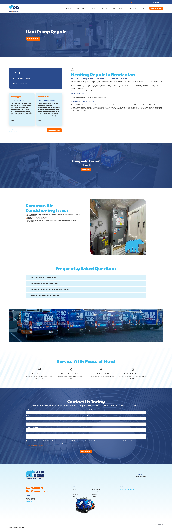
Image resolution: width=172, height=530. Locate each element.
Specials (144, 2)
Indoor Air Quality (117, 8)
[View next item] (16, 130)
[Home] (14, 8)
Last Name (89, 409)
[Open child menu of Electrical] (147, 8)
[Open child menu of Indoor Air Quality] (122, 8)
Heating (103, 8)
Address (28, 421)
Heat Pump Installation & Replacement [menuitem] (23, 78)
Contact (150, 2)
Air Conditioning (96, 489)
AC (92, 8)
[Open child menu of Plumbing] (135, 8)
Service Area (125, 2)
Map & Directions (30, 501)
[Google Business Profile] (120, 489)
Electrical (144, 8)
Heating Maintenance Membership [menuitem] (22, 83)
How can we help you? (31, 433)
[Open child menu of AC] (94, 8)
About (67, 8)
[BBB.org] (125, 489)
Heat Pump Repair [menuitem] (17, 81)
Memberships (80, 8)
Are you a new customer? (32, 427)
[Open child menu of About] (70, 8)
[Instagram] (131, 489)
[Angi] (134, 489)
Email (87, 415)
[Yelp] (123, 489)
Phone (27, 415)
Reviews (139, 2)
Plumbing (132, 8)
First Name (28, 409)
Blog (131, 2)
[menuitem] (10, 527)
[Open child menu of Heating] (106, 8)
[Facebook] (128, 489)
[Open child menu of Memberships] (85, 8)
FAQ (134, 2)
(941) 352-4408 (158, 2)
